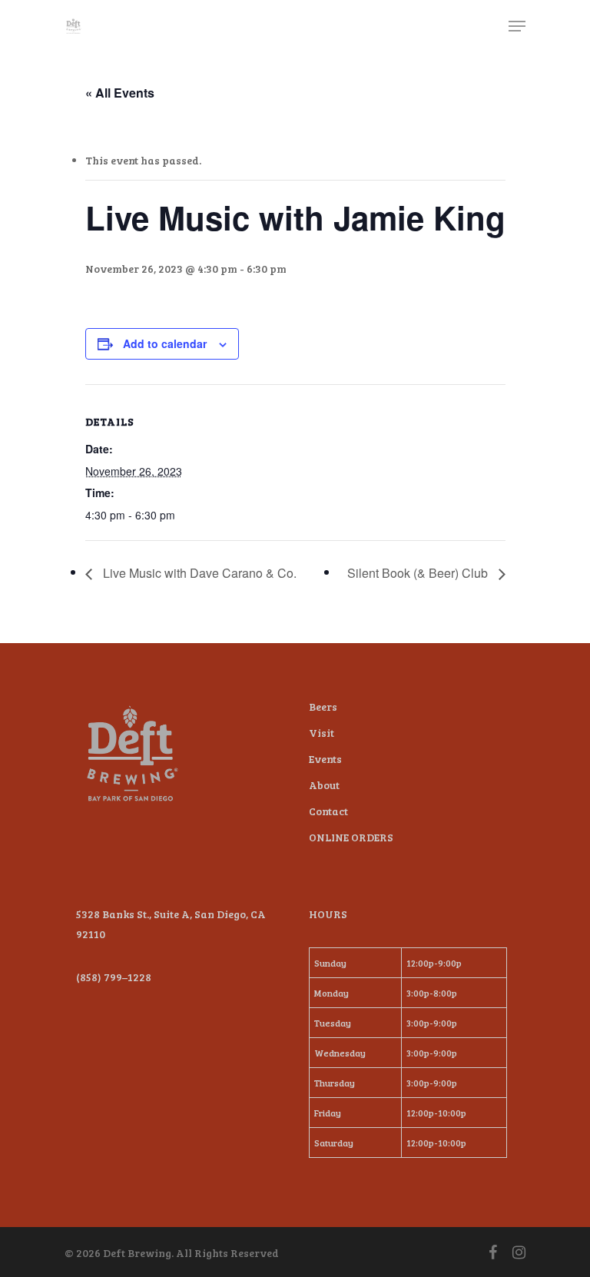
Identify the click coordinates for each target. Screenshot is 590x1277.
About (324, 785)
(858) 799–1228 (113, 977)
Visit (321, 732)
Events (325, 758)
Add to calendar (165, 343)
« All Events (119, 92)
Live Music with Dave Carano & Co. (198, 573)
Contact (328, 811)
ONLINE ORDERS (351, 837)
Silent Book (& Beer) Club (419, 573)
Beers (323, 706)
